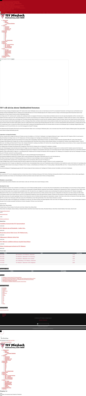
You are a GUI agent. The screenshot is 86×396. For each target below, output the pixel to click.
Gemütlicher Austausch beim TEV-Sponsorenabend (9, 1)
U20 (3, 300)
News (6, 21)
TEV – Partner (7, 45)
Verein (3, 48)
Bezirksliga (4, 30)
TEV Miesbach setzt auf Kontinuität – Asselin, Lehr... (10, 2)
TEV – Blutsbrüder (8, 46)
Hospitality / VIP (8, 28)
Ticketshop (7, 26)
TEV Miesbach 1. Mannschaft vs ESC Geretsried (25, 258)
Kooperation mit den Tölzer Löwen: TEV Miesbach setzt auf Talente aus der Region (18, 279)
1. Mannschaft (5, 20)
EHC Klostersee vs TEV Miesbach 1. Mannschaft (25, 254)
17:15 (74, 260)
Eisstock (4, 42)
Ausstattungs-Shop (6, 56)
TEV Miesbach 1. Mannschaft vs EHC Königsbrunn (25, 262)
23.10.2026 (2, 262)
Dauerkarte (7, 27)
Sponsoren (4, 43)
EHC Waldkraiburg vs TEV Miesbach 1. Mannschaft (26, 260)
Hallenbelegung (8, 51)
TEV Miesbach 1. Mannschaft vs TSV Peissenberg (25, 256)
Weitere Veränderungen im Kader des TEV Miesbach (10, 6)
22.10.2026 (2, 260)
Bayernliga (4, 287)
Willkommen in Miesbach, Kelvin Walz (7, 4)
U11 (5, 37)
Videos (3, 303)
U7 (5, 39)
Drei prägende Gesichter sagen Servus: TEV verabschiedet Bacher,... (12, 7)
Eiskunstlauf (4, 41)
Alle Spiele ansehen (3, 264)
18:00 (74, 258)
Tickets (3, 25)
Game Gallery (5, 291)
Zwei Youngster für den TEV (5, 9)
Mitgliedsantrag (8, 52)
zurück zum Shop (11, 340)
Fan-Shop (4, 57)
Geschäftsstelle (8, 50)
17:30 (74, 254)
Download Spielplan (11, 23)
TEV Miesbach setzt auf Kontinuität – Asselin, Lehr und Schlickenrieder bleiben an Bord (18, 278)
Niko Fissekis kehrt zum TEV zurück (7, 8)
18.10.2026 (2, 258)
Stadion (6, 53)
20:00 (74, 256)
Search (13, 59)
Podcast (3, 295)
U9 (5, 38)
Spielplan (6, 22)
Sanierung (7, 386)
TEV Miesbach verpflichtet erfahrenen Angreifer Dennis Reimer (12, 5)
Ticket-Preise (7, 29)
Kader (6, 24)
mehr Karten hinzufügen (6, 342)
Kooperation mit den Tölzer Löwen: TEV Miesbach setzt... (11, 3)
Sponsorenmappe (8, 47)
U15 (5, 35)
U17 (3, 299)
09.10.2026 (2, 256)
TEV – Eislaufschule (8, 40)
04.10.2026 (2, 254)
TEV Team (7, 49)
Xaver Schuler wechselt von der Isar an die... (8, 10)
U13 (5, 36)
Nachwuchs (4, 31)
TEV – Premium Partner (9, 44)
